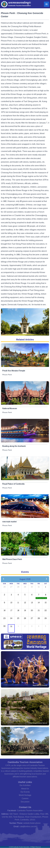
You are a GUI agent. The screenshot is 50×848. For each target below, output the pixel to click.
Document (25, 801)
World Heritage (25, 795)
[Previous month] (3, 579)
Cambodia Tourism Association (30, 810)
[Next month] (46, 579)
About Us (25, 788)
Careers (25, 798)
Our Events (25, 792)
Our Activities (25, 785)
